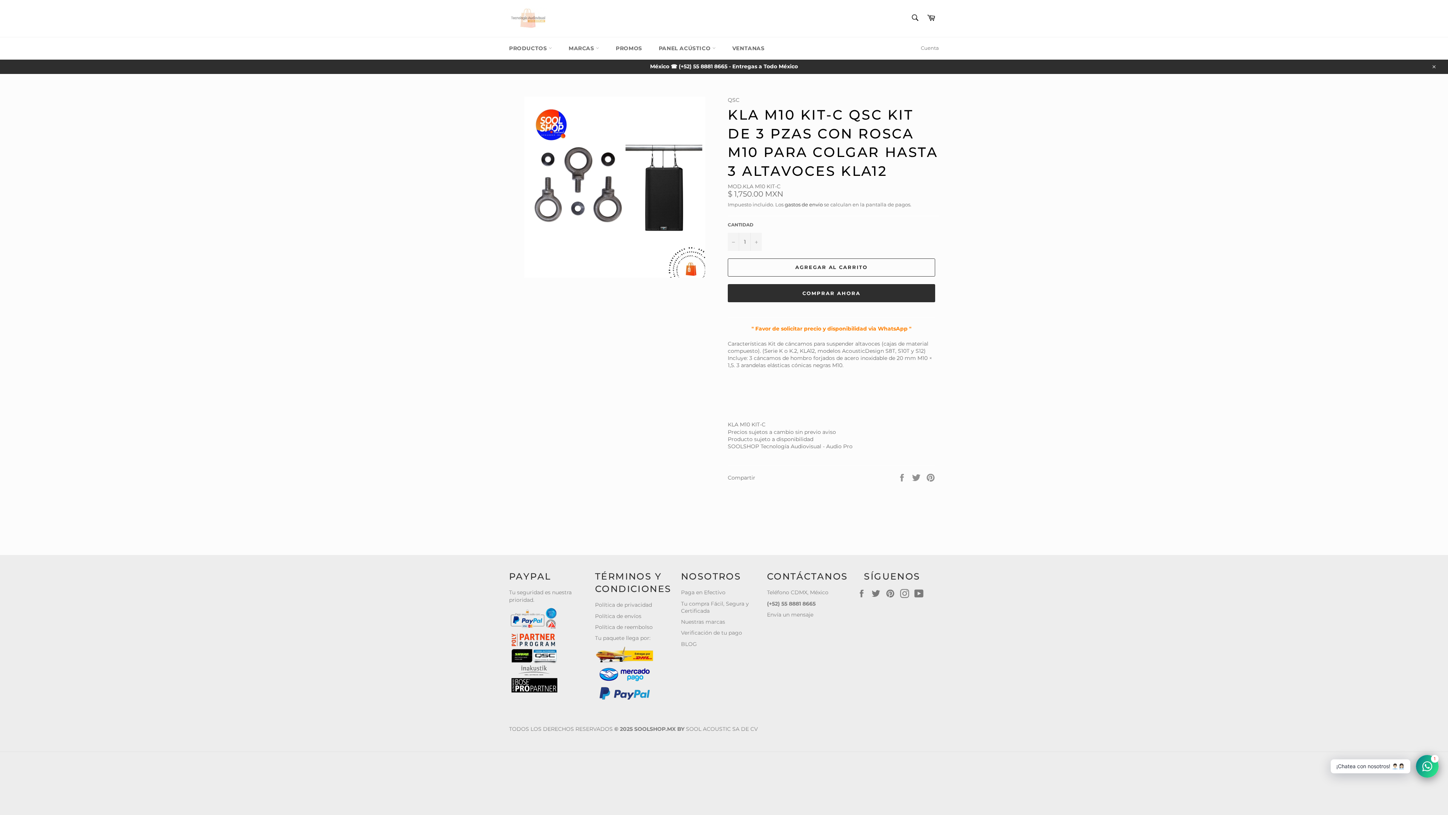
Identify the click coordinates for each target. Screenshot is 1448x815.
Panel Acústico (685, 48)
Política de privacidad (623, 604)
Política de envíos (618, 616)
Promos (629, 48)
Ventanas (748, 48)
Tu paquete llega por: (622, 638)
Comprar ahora (831, 293)
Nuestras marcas (703, 621)
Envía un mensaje (790, 614)
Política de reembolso (624, 627)
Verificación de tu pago (711, 632)
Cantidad (740, 225)
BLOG (689, 644)
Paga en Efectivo (703, 592)
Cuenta (930, 48)
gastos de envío (804, 204)
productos (529, 48)
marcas (582, 48)
